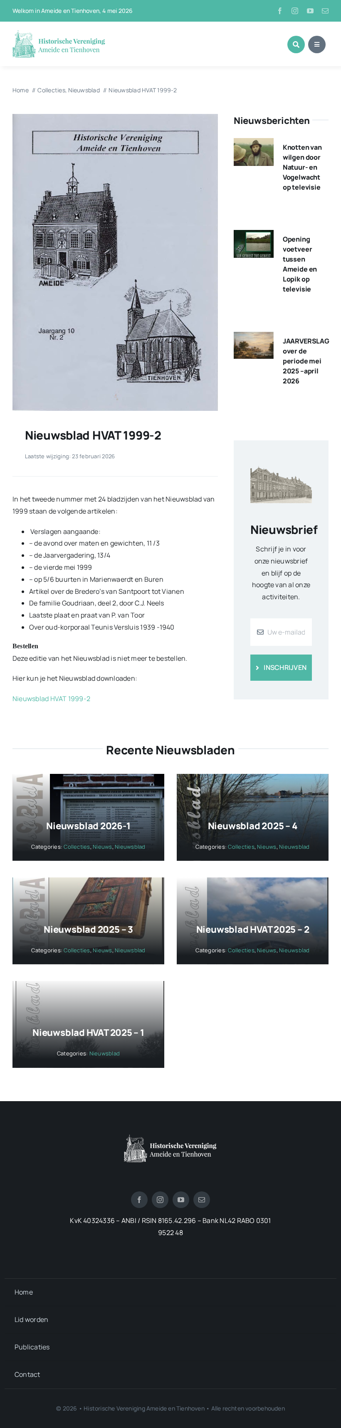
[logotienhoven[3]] (170, 1137)
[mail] (325, 10)
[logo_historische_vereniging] (58, 33)
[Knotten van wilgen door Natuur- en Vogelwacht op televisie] (254, 143)
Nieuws (102, 846)
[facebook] (280, 10)
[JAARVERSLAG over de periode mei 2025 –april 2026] (254, 337)
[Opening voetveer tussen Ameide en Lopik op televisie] (254, 235)
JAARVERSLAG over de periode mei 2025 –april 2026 (306, 360)
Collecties (77, 846)
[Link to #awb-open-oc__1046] (296, 44)
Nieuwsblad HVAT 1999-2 (51, 698)
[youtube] (310, 10)
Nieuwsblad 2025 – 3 (88, 929)
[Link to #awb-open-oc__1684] (317, 44)
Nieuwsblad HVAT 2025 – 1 (88, 1032)
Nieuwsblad (130, 846)
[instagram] (295, 10)
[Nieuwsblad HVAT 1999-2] (115, 117)
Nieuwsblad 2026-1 (88, 826)
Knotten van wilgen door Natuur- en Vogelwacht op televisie (302, 167)
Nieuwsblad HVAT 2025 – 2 (252, 929)
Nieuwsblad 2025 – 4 (253, 826)
